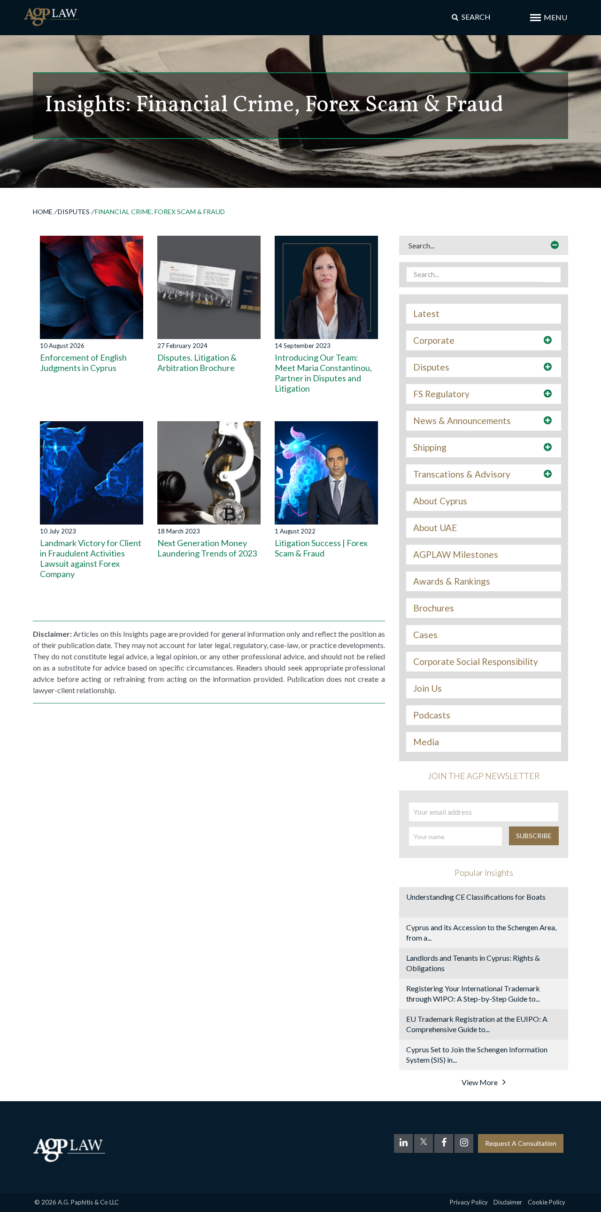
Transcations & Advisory (461, 474)
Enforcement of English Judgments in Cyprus (83, 362)
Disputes (74, 212)
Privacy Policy (469, 1202)
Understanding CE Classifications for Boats (476, 896)
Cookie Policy (546, 1202)
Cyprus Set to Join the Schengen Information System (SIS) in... (476, 1054)
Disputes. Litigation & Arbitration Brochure (197, 362)
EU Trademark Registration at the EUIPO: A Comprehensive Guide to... (476, 1024)
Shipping (430, 447)
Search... (421, 245)
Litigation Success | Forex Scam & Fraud (321, 548)
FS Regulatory (441, 394)
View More (480, 1082)
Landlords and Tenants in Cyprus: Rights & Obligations (473, 963)
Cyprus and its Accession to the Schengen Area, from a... (481, 932)
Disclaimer (507, 1202)
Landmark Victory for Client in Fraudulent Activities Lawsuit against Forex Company (90, 558)
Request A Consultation (520, 1143)
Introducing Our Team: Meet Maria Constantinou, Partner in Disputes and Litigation (323, 373)
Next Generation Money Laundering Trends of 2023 (207, 548)
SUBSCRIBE (534, 836)
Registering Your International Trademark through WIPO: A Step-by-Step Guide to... (473, 993)
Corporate (434, 340)
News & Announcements (462, 421)
